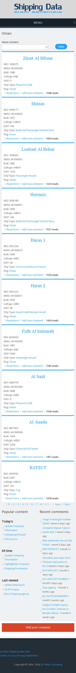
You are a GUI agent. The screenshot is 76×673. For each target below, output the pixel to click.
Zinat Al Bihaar (38, 58)
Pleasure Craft (24, 84)
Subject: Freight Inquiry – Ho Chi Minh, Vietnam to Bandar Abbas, (56, 609)
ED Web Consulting (51, 664)
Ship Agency (49, 587)
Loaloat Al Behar (38, 149)
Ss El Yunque (12, 589)
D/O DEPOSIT (50, 570)
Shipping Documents (16, 568)
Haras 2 (38, 285)
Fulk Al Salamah (38, 331)
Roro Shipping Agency (17, 593)
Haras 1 (38, 240)
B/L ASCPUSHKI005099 (54, 596)
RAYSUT (38, 467)
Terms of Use (7, 655)
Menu (38, 22)
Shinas (38, 103)
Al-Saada (38, 422)
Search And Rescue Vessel (31, 266)
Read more (12, 93)
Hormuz (38, 194)
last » (67, 504)
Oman (12, 89)
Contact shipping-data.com (15, 651)
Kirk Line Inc (11, 539)
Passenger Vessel (26, 175)
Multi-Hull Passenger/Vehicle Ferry (35, 130)
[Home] (38, 12)
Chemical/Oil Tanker (27, 448)
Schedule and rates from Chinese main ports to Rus (56, 562)
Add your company (38, 627)
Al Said (38, 376)
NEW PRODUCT (50, 549)
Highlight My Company (17, 564)
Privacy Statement (27, 655)
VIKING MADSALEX (15, 585)
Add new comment (32, 93)
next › (58, 504)
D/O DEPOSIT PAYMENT (55, 579)
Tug (18, 490)
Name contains (10, 42)
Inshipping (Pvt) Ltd (15, 534)
